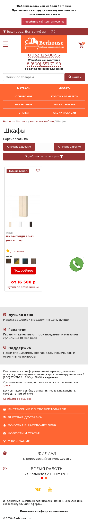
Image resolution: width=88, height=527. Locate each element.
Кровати (65, 88)
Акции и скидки (64, 112)
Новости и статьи (24, 433)
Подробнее (23, 270)
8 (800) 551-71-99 (44, 63)
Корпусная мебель (42, 121)
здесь (6, 385)
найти (76, 77)
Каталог (22, 121)
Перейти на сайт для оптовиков (44, 21)
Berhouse (9, 121)
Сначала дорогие (69, 146)
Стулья (24, 112)
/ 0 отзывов (17, 251)
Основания (23, 96)
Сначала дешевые (19, 146)
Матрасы (23, 88)
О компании (18, 441)
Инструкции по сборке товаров (36, 409)
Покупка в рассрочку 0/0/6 (31, 425)
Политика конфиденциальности (44, 511)
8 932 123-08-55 (44, 55)
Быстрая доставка (24, 417)
